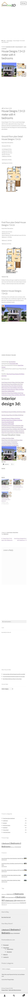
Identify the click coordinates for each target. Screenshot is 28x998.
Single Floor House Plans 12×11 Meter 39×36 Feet (13, 432)
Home (4, 40)
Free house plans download (9, 818)
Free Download (18, 846)
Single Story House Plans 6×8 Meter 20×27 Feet (12, 393)
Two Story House (6, 832)
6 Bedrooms (20, 900)
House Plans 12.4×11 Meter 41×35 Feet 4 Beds (12, 440)
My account (6, 945)
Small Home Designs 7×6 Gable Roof (10, 445)
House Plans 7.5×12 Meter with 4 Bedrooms (7, 539)
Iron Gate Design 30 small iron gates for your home (14, 676)
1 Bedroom (5, 843)
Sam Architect (12, 361)
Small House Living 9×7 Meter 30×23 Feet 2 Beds (13, 382)
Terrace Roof (5, 830)
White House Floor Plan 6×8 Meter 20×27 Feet (12, 387)
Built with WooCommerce (15, 990)
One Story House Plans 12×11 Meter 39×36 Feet (12, 415)
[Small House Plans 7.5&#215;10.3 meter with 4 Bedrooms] (7, 495)
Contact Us (5, 957)
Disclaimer (9, 952)
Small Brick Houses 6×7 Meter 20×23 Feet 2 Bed (12, 425)
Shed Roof (5, 827)
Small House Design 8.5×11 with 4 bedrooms (20, 539)
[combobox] (14, 969)
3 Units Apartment (10, 897)
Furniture (23, 903)
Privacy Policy (10, 949)
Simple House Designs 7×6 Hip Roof (10, 443)
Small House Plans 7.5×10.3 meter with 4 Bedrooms (6, 500)
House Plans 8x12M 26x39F (8, 422)
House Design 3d (19, 46)
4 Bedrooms (5, 534)
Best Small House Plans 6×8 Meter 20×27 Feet (12, 384)
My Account (4, 995)
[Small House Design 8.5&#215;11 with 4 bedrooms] (18, 482)
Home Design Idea (13, 363)
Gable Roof (5, 820)
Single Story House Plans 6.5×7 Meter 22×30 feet (13, 389)
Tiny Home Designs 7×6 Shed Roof (9, 442)
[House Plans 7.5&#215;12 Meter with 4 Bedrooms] (7, 482)
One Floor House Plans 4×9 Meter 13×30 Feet (12, 420)
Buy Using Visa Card (6, 917)
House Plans (15, 532)
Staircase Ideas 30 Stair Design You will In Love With (14, 674)
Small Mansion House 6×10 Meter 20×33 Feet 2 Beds (13, 411)
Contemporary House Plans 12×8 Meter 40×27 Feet (13, 394)
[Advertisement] (14, 24)
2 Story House (9, 40)
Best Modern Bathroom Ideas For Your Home (12, 678)
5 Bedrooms (10, 900)
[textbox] (14, 969)
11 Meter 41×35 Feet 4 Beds (8, 438)
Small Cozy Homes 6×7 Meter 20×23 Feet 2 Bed (12, 427)
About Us (5, 954)
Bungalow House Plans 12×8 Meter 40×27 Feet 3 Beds (14, 429)
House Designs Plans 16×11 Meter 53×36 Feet (12, 386)
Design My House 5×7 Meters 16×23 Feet (11, 418)
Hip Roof (5, 823)
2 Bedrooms (15, 843)
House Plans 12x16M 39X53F (8, 391)
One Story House (6, 825)
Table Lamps (4, 904)
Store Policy (6, 947)
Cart (21, 994)
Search (14, 995)
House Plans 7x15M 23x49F (8, 423)
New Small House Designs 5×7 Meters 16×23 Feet (13, 431)
